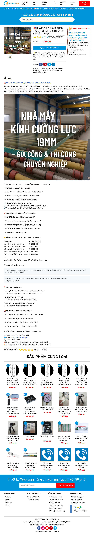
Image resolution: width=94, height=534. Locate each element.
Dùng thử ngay (84, 3)
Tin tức (7, 500)
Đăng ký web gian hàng (56, 505)
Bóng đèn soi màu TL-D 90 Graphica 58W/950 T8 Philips (12, 465)
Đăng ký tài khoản (54, 502)
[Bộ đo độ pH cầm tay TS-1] (47, 428)
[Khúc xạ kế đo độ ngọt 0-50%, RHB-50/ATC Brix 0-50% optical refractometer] (47, 370)
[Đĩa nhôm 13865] (30, 428)
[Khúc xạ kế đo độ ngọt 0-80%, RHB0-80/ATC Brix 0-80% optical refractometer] (12, 370)
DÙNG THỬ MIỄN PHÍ (65, 485)
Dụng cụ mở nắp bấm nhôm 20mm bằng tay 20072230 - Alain (12, 438)
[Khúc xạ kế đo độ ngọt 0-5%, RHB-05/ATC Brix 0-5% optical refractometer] (30, 399)
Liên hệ (7, 505)
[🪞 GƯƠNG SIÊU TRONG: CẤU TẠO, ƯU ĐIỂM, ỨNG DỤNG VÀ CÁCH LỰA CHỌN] (64, 399)
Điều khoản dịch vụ (33, 500)
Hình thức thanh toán (55, 497)
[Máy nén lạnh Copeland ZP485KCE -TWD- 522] (47, 454)
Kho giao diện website (56, 500)
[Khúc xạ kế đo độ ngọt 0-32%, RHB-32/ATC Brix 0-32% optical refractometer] (64, 370)
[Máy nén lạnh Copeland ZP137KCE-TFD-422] (81, 454)
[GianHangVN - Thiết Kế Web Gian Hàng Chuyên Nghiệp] (12, 3)
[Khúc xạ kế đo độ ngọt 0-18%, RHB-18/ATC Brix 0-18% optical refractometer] (81, 370)
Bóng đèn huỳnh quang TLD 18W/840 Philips (81, 438)
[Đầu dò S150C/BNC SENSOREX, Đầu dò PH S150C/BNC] (64, 428)
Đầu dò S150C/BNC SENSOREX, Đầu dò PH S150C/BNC (64, 438)
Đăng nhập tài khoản (55, 508)
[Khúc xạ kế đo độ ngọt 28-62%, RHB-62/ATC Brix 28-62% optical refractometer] (30, 370)
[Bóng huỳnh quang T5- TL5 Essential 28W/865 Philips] (30, 454)
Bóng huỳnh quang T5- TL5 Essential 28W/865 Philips (30, 465)
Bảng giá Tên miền (76, 500)
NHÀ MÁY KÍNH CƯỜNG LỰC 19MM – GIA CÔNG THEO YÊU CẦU (28, 83)
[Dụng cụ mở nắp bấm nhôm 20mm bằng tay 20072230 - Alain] (12, 428)
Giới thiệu (8, 497)
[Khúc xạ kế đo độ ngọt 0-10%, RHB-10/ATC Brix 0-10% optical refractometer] (12, 399)
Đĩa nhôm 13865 (30, 436)
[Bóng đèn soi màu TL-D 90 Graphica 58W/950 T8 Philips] (12, 454)
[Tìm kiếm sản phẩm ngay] (21, 19)
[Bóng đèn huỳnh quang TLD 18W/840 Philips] (81, 428)
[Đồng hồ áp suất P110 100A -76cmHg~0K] (47, 399)
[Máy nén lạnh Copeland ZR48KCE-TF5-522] (64, 454)
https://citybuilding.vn (20, 337)
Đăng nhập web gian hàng (57, 511)
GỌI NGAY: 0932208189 (50, 48)
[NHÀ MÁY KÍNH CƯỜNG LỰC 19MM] (47, 137)
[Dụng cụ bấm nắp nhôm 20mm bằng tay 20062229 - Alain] (81, 399)
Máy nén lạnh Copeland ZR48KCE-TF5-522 (64, 465)
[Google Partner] (80, 509)
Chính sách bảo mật (33, 497)
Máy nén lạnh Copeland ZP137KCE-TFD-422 (81, 465)
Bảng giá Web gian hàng (78, 497)
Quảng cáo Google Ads (78, 502)
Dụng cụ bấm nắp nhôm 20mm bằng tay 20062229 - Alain (81, 409)
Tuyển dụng (8, 502)
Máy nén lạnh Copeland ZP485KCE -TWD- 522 (47, 465)
